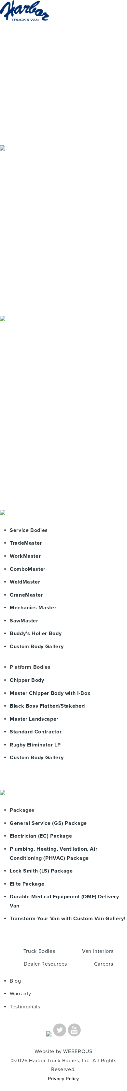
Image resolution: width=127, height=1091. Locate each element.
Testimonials (25, 1006)
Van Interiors (97, 951)
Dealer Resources (45, 964)
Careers (103, 964)
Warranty (20, 993)
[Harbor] (24, 27)
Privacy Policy (63, 1078)
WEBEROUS (77, 1051)
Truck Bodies (39, 951)
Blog (15, 981)
